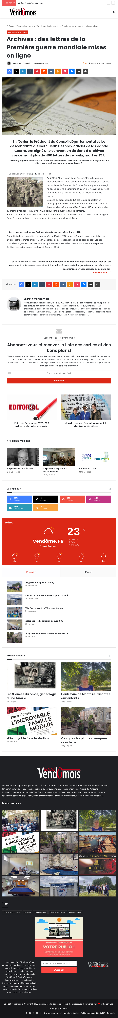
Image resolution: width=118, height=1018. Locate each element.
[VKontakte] (51, 71)
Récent (88, 572)
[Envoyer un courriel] (29, 63)
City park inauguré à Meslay (39, 582)
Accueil (11, 26)
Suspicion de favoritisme (20, 468)
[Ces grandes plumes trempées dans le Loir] (14, 637)
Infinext (65, 1008)
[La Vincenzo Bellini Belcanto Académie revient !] (97, 864)
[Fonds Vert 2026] (95, 457)
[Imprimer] (85, 71)
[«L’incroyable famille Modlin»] (32, 721)
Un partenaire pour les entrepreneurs (55, 470)
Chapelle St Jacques (12, 912)
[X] (16, 71)
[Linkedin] (23, 71)
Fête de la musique (57, 912)
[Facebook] (9, 71)
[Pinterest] (37, 71)
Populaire (31, 572)
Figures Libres (40, 912)
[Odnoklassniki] (58, 71)
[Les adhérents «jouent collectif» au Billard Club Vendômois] (20, 886)
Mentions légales (71, 1013)
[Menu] (3, 13)
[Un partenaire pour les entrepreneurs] (59, 457)
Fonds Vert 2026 (88, 468)
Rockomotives (75, 912)
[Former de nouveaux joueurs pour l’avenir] (14, 599)
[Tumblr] (30, 71)
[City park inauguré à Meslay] (14, 586)
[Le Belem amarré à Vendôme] (59, 864)
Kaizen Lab (108, 1004)
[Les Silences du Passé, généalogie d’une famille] (32, 676)
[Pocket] (65, 71)
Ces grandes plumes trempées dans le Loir (47, 633)
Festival (27, 912)
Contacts (111, 1013)
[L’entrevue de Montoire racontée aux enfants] (86, 676)
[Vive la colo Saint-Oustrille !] (97, 842)
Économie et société (26, 26)
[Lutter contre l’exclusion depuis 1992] (14, 625)
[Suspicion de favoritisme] (23, 457)
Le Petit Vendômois (20, 63)
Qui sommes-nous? (53, 1013)
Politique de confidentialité (93, 1013)
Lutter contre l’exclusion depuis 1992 (44, 621)
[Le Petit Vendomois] (23, 12)
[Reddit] (44, 71)
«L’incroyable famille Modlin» (28, 738)
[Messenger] (72, 71)
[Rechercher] (114, 13)
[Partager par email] (78, 71)
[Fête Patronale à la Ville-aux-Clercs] (14, 612)
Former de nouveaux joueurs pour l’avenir (47, 595)
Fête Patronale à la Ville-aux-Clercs (44, 608)
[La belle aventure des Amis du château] (20, 820)
